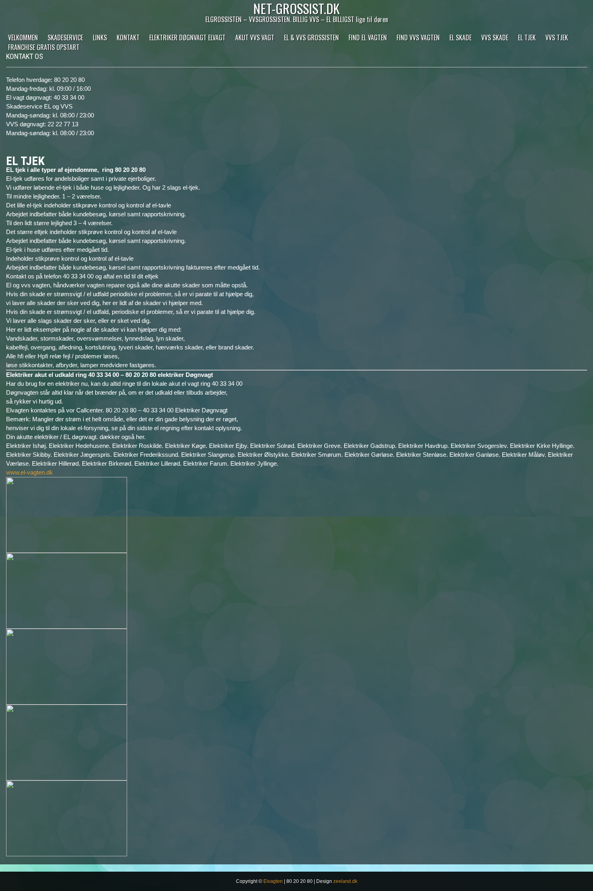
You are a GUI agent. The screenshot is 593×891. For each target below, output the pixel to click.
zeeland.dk (345, 881)
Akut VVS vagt (254, 37)
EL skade (460, 37)
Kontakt (128, 37)
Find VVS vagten (418, 37)
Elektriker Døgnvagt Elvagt (187, 37)
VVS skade (494, 37)
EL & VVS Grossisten (311, 37)
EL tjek (527, 37)
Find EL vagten (368, 37)
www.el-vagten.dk (29, 472)
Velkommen (23, 37)
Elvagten (273, 881)
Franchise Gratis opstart (43, 47)
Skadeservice (65, 37)
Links (100, 37)
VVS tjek (556, 37)
